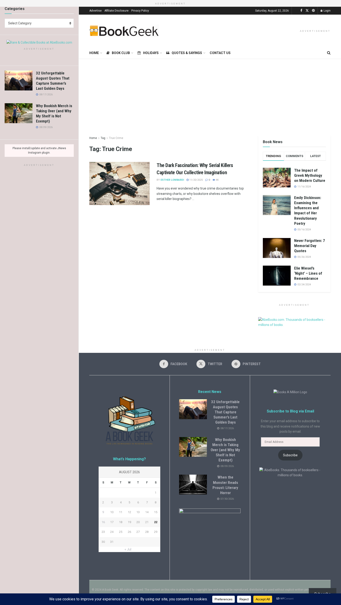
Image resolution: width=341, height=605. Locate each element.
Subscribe (290, 455)
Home (94, 53)
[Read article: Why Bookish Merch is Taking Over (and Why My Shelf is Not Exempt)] (18, 113)
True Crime (116, 138)
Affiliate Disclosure (116, 10)
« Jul (128, 549)
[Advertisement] (210, 93)
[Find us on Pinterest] (313, 10)
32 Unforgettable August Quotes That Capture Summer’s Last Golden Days (225, 412)
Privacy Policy (140, 10)
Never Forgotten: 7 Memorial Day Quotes (309, 245)
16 (103, 522)
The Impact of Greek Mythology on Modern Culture (309, 175)
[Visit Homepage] (124, 30)
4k (217, 179)
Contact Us (220, 53)
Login (327, 10)
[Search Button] (329, 53)
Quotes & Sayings (187, 53)
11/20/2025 (196, 179)
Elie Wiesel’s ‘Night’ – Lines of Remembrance (308, 273)
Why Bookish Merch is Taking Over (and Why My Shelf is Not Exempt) (225, 449)
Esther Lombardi (172, 179)
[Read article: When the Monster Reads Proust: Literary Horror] (193, 485)
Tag (103, 138)
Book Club (121, 53)
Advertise (95, 10)
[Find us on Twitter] (307, 10)
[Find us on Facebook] (301, 10)
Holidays (151, 53)
